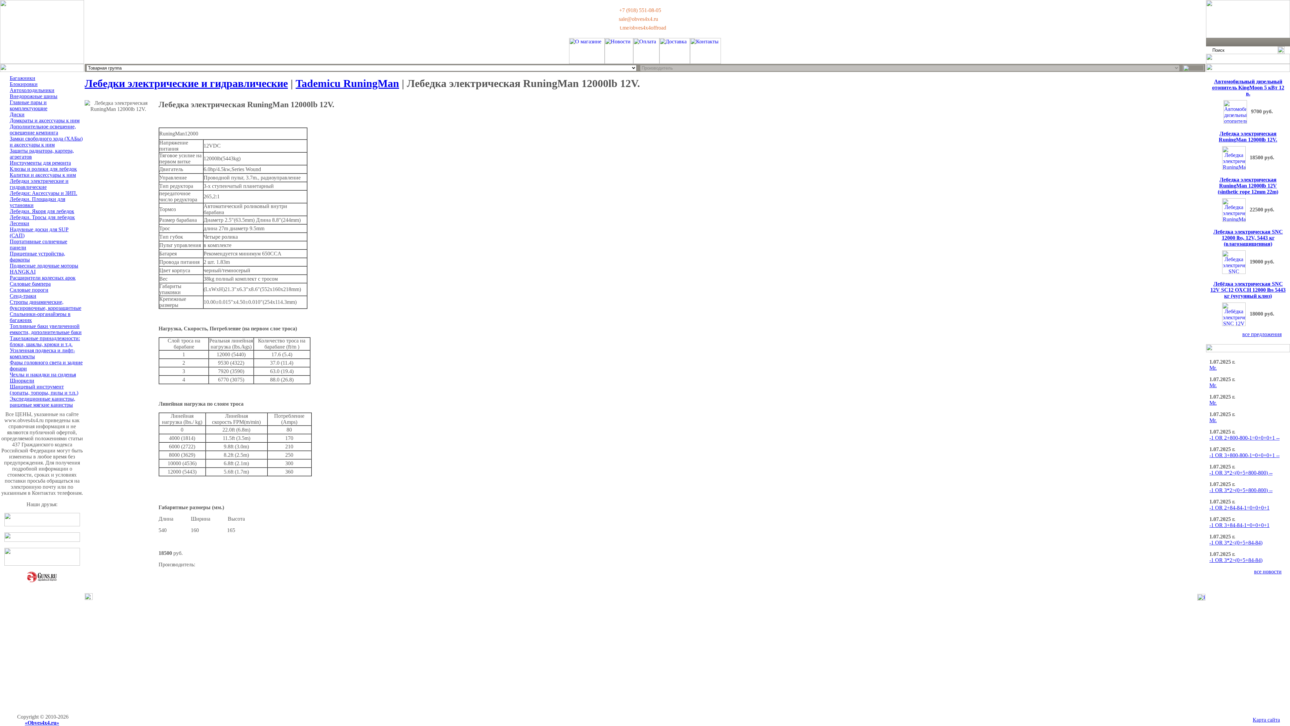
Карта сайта (1266, 720)
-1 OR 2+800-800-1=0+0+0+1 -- (1244, 438)
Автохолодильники (32, 90)
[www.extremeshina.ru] (42, 564)
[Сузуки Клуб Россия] (42, 524)
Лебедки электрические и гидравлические (39, 184)
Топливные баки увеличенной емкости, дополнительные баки (46, 329)
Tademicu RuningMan (347, 83)
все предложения (1262, 334)
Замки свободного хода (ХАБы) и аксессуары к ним (46, 142)
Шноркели (22, 381)
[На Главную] (42, 62)
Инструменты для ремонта (40, 163)
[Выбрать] (1193, 68)
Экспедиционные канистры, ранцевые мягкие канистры (42, 402)
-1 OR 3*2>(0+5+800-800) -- (1241, 490)
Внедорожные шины (33, 96)
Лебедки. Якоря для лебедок (42, 211)
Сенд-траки (23, 296)
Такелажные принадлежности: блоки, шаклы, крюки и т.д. (45, 341)
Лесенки (19, 223)
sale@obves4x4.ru (638, 19)
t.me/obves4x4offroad (643, 28)
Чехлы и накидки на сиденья (43, 374)
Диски (17, 114)
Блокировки (24, 84)
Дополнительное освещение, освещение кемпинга (43, 129)
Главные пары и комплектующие (28, 105)
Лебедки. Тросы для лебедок (42, 217)
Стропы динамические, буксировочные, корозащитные (45, 305)
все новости (1268, 571)
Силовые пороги (29, 290)
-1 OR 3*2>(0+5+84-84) (1235, 560)
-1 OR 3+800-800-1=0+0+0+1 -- (1244, 455)
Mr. (1213, 368)
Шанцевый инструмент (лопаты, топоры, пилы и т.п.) (44, 390)
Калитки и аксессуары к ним (43, 175)
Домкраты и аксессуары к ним (45, 120)
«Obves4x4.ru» (42, 723)
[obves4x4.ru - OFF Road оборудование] (1248, 36)
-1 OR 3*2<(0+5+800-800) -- (1241, 473)
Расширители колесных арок (43, 278)
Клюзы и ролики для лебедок (43, 169)
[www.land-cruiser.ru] (42, 540)
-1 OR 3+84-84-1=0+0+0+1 (1239, 525)
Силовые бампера (30, 284)
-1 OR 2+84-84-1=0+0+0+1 (1239, 508)
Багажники (22, 78)
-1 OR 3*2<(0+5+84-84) (1235, 543)
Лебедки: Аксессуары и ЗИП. (43, 193)
